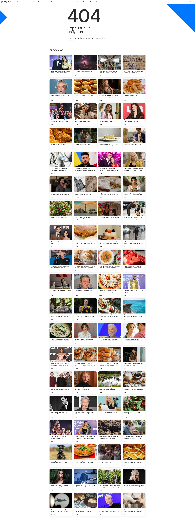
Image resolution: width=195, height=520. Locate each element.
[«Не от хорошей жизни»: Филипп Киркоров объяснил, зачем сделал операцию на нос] (134, 285)
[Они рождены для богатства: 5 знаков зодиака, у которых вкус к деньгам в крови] (109, 90)
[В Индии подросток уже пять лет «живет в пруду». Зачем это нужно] (109, 382)
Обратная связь (188, 518)
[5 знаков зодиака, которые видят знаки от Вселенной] (109, 455)
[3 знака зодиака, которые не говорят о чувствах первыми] (85, 139)
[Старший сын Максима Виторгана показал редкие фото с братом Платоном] (61, 382)
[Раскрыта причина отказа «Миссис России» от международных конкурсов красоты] (61, 431)
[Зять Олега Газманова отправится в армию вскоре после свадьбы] (109, 334)
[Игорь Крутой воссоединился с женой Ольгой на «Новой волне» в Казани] (61, 66)
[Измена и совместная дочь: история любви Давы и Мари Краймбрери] (109, 163)
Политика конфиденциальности (159, 518)
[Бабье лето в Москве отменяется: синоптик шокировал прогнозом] (134, 236)
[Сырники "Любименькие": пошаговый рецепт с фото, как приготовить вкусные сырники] (134, 90)
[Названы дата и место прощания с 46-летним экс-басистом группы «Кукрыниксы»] (85, 480)
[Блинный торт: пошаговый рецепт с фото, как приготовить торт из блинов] (85, 504)
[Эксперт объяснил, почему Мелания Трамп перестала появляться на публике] (109, 114)
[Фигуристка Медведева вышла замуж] (61, 236)
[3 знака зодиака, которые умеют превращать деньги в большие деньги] (134, 187)
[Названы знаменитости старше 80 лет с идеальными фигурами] (85, 407)
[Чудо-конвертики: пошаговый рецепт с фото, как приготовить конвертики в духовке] (85, 90)
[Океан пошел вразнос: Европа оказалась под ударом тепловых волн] (134, 309)
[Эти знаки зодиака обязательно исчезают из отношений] (134, 358)
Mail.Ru (3, 518)
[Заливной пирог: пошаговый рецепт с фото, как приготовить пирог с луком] (85, 236)
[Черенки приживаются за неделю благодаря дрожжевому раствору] (109, 480)
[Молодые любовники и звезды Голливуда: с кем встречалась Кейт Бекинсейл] (61, 358)
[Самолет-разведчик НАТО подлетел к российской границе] (61, 504)
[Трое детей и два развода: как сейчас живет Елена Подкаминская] (85, 334)
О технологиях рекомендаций (144, 518)
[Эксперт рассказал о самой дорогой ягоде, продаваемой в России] (134, 407)
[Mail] (2, 2)
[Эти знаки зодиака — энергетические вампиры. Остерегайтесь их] (85, 114)
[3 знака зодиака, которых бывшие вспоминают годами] (109, 212)
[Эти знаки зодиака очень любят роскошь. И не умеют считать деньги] (134, 163)
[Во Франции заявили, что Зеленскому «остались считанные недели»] (85, 163)
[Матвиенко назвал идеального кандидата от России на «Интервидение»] (61, 261)
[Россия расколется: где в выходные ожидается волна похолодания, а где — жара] (61, 455)
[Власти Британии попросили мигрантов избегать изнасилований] (85, 212)
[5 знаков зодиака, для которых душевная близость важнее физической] (134, 431)
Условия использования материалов (176, 518)
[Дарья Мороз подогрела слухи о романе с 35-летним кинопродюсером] (61, 90)
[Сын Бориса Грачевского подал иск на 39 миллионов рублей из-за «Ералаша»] (85, 285)
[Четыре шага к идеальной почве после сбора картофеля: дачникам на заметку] (109, 431)
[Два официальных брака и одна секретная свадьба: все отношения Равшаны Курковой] (134, 114)
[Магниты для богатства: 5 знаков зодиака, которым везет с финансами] (85, 382)
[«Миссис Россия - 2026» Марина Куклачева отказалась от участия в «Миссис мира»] (61, 114)
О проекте (134, 518)
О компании (8, 518)
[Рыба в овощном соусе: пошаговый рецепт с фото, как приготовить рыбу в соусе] (85, 455)
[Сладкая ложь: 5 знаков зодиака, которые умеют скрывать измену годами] (61, 187)
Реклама (14, 518)
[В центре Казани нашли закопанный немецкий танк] (85, 187)
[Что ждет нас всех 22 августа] (85, 66)
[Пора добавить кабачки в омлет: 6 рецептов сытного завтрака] (109, 261)
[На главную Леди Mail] (6, 2)
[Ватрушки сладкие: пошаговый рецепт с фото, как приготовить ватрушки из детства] (85, 358)
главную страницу (84, 40)
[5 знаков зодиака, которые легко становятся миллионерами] (109, 407)
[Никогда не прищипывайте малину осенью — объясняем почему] (61, 212)
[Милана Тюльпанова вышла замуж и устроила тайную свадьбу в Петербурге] (134, 480)
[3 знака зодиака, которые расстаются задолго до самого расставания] (134, 334)
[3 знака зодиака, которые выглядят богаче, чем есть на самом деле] (61, 309)
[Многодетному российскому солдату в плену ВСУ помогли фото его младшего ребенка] (109, 66)
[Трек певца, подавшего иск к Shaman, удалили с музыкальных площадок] (109, 504)
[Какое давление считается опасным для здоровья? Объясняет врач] (61, 163)
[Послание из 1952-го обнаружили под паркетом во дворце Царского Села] (134, 66)
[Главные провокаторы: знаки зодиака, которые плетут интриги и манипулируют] (134, 139)
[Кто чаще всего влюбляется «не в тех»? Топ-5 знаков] (61, 285)
